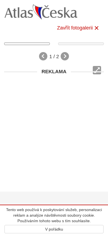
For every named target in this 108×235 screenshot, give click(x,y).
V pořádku (54, 229)
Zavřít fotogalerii (75, 28)
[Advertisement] (54, 131)
